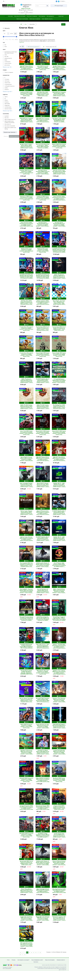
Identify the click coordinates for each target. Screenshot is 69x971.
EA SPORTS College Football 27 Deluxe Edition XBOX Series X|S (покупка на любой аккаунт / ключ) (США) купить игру (42, 835)
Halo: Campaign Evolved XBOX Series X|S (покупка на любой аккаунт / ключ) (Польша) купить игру (42, 890)
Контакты (36, 962)
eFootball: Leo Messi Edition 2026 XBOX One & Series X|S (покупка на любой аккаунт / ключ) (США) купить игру (42, 752)
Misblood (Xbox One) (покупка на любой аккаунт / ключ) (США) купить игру (43, 250)
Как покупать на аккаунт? (23, 960)
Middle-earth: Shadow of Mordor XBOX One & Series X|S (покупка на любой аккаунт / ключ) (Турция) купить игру (42, 565)
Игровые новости (61, 960)
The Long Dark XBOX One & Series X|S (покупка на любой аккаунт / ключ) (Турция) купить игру (26, 565)
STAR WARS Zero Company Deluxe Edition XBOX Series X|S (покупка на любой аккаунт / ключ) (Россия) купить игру (59, 94)
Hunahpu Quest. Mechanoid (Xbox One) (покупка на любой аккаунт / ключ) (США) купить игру (59, 224)
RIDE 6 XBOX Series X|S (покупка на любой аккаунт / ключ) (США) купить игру (26, 726)
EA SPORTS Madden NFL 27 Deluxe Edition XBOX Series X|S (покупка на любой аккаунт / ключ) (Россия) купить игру (42, 538)
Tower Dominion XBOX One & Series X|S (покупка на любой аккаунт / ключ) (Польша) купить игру (59, 198)
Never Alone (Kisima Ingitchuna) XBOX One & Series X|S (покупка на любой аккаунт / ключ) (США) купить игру (26, 890)
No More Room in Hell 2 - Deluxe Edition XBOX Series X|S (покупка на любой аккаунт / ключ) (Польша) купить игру (26, 146)
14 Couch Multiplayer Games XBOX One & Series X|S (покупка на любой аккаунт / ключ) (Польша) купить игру (59, 380)
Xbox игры (10, 16)
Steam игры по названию (35, 18)
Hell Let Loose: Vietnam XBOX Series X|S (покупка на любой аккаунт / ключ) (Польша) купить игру (26, 538)
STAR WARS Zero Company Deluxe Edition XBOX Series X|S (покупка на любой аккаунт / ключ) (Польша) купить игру (26, 120)
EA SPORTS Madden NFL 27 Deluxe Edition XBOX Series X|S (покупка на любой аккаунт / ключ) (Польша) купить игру (59, 512)
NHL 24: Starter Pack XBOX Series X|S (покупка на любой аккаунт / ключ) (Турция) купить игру (26, 700)
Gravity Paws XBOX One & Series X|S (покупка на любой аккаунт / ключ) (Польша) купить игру (42, 328)
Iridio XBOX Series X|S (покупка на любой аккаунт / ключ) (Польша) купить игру (42, 68)
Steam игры (61, 16)
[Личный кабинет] (4, 1)
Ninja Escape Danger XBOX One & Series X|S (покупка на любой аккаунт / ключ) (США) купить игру (42, 807)
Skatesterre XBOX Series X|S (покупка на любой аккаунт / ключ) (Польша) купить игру (26, 198)
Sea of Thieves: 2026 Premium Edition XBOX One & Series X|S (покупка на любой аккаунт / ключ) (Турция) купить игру (59, 565)
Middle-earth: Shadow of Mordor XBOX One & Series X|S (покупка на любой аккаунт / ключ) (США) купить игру (42, 863)
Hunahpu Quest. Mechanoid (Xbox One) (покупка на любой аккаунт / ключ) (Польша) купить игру (42, 224)
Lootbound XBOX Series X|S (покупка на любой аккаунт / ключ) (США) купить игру (26, 94)
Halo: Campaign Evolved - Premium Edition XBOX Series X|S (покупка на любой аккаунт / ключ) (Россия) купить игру (26, 485)
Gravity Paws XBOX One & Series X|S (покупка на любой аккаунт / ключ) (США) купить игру (59, 328)
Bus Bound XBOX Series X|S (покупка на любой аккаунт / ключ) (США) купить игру (59, 780)
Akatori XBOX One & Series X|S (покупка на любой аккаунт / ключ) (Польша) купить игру (59, 146)
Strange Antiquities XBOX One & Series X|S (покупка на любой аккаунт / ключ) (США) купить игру (26, 807)
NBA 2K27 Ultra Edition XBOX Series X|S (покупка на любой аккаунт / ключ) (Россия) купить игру (59, 459)
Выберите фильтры (14, 136)
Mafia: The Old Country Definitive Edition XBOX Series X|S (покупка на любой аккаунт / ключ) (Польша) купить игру (26, 406)
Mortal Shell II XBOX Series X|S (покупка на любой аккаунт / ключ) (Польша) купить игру (42, 433)
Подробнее (21, 42)
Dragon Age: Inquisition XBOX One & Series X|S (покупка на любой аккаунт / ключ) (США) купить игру (26, 918)
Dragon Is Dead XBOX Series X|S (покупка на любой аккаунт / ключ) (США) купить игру (59, 807)
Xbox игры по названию (32, 16)
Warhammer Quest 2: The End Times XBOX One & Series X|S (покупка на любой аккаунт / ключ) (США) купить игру (59, 918)
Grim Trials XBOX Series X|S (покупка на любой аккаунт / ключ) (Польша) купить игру (26, 433)
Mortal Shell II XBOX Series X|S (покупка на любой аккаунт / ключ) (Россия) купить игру (59, 433)
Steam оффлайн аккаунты (47, 18)
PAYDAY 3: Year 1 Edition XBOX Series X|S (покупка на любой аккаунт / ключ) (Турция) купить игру (59, 672)
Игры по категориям (50, 960)
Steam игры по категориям (22, 18)
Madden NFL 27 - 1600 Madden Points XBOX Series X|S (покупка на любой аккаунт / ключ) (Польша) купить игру (59, 485)
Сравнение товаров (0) (34, 46)
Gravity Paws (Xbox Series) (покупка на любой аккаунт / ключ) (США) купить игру (26, 354)
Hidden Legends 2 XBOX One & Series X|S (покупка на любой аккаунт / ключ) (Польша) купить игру (42, 302)
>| (24, 954)
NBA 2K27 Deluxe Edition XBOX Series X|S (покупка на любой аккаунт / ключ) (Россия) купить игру (42, 459)
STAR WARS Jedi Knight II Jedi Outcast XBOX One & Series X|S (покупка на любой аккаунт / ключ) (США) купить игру (59, 726)
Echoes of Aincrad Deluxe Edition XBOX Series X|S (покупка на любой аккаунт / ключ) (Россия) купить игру (59, 863)
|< (20, 952)
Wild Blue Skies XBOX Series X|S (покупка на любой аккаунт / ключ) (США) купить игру (43, 94)
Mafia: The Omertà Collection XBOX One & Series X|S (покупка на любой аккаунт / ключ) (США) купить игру (26, 380)
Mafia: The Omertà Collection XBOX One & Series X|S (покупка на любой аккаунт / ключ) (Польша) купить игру (59, 276)
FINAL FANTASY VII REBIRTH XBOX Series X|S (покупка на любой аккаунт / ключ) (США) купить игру (42, 780)
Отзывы (13, 960)
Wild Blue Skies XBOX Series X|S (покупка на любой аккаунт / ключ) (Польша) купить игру (26, 302)
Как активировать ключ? (37, 960)
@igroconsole (25, 8)
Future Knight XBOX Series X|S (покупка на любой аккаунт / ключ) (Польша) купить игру (42, 354)
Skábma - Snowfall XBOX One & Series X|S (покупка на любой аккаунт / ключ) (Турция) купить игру (59, 646)
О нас (8, 960)
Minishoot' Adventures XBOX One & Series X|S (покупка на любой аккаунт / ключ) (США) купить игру (26, 752)
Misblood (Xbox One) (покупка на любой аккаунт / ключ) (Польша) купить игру (26, 250)
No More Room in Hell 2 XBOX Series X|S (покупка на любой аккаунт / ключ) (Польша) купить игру (59, 68)
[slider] (3, 36)
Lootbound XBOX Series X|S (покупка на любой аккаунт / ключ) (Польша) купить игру (42, 198)
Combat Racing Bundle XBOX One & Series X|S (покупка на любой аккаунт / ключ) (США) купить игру (59, 752)
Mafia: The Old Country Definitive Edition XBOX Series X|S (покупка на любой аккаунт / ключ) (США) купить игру (43, 406)
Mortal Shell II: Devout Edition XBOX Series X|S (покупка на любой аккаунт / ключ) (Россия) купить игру (26, 459)
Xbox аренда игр (50, 16)
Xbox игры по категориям (19, 16)
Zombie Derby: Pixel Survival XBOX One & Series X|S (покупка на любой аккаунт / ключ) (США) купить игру (59, 835)
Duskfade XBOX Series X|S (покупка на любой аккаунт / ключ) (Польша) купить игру (26, 172)
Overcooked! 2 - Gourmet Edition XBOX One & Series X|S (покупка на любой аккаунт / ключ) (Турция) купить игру (26, 591)
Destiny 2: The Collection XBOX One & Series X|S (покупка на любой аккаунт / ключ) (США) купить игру (59, 700)
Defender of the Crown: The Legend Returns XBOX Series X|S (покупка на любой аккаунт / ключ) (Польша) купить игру (59, 172)
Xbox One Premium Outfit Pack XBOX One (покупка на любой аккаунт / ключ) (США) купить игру (59, 890)
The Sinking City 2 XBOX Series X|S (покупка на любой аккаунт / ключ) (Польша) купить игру (59, 406)
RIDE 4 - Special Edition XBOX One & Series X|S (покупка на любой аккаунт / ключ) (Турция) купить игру (59, 591)
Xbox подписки (42, 16)
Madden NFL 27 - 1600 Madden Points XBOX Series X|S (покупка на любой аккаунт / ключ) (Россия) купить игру (59, 538)
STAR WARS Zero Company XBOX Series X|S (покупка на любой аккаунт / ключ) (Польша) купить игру (42, 120)
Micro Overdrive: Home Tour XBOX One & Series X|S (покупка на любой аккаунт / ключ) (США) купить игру (26, 944)
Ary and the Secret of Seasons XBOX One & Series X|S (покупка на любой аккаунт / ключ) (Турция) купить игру (43, 591)
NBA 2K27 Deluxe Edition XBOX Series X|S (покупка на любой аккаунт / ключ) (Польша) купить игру (26, 68)
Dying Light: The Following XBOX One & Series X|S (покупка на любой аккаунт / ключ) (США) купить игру (42, 918)
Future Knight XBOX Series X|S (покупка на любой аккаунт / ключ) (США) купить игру (59, 354)
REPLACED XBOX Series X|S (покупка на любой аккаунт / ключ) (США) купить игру (26, 780)
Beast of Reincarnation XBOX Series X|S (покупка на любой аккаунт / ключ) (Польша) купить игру (42, 512)
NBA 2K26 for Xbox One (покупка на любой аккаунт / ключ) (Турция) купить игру (42, 672)
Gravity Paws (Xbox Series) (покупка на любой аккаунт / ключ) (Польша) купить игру (26, 328)
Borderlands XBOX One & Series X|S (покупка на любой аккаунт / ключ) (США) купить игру (26, 863)
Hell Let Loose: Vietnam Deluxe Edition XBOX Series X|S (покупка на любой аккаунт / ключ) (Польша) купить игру (26, 512)
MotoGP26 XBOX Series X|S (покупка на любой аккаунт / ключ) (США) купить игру (26, 835)
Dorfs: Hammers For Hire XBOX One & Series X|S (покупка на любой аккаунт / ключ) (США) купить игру (42, 726)
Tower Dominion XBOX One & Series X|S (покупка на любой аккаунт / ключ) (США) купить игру (26, 224)
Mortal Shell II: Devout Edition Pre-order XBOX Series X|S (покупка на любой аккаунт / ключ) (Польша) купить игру (43, 485)
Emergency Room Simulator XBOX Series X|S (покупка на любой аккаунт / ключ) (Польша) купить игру (42, 172)
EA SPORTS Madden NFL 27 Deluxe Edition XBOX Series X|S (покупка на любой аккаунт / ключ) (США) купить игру (42, 380)
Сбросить (6, 136)
